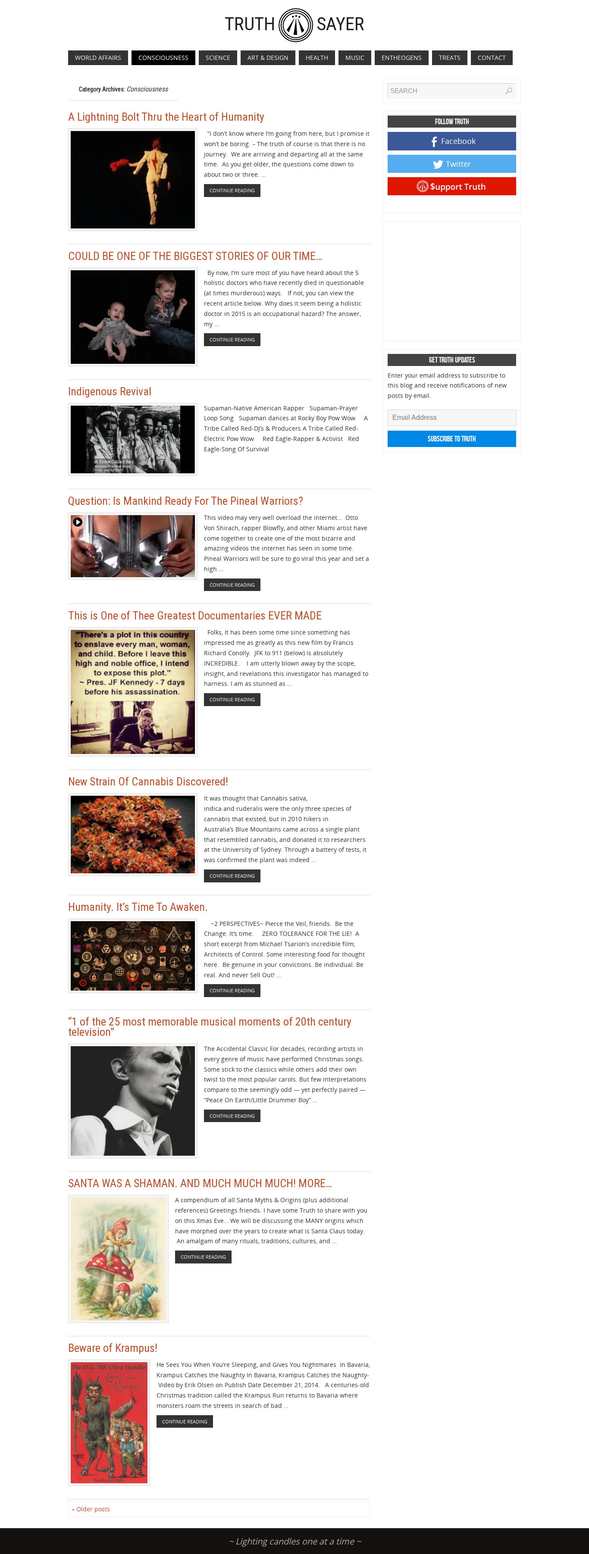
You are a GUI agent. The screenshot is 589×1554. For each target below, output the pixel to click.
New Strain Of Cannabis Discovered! (148, 781)
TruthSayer (294, 23)
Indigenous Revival (109, 391)
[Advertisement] (452, 280)
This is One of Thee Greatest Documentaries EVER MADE (195, 615)
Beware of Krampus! (112, 1347)
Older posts (91, 1509)
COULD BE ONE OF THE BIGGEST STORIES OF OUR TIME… (195, 256)
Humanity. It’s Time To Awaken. (138, 907)
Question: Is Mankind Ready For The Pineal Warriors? (185, 500)
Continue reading (232, 190)
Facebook (458, 141)
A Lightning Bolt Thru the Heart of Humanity (166, 116)
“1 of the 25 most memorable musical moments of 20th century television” (209, 1026)
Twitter (458, 164)
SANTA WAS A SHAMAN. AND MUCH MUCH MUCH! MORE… (200, 1183)
